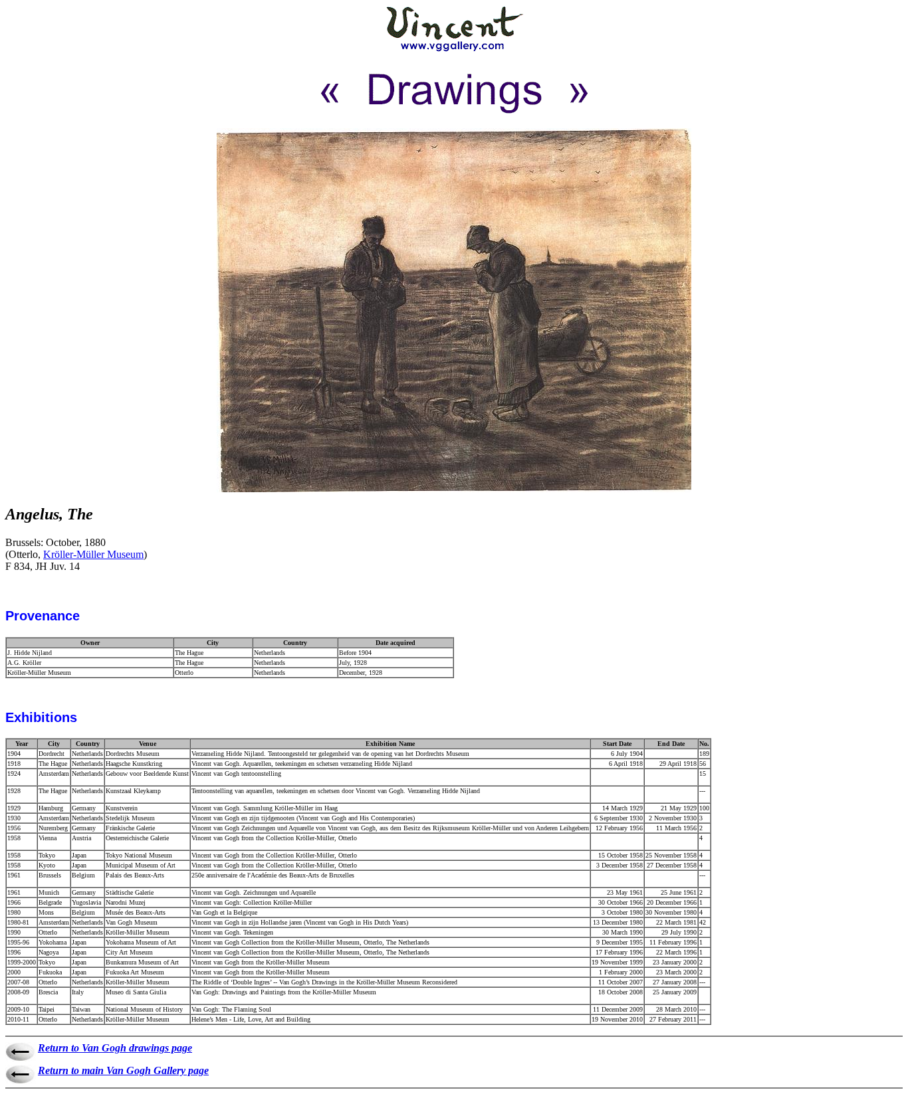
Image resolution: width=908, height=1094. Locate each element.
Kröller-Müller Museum (93, 554)
